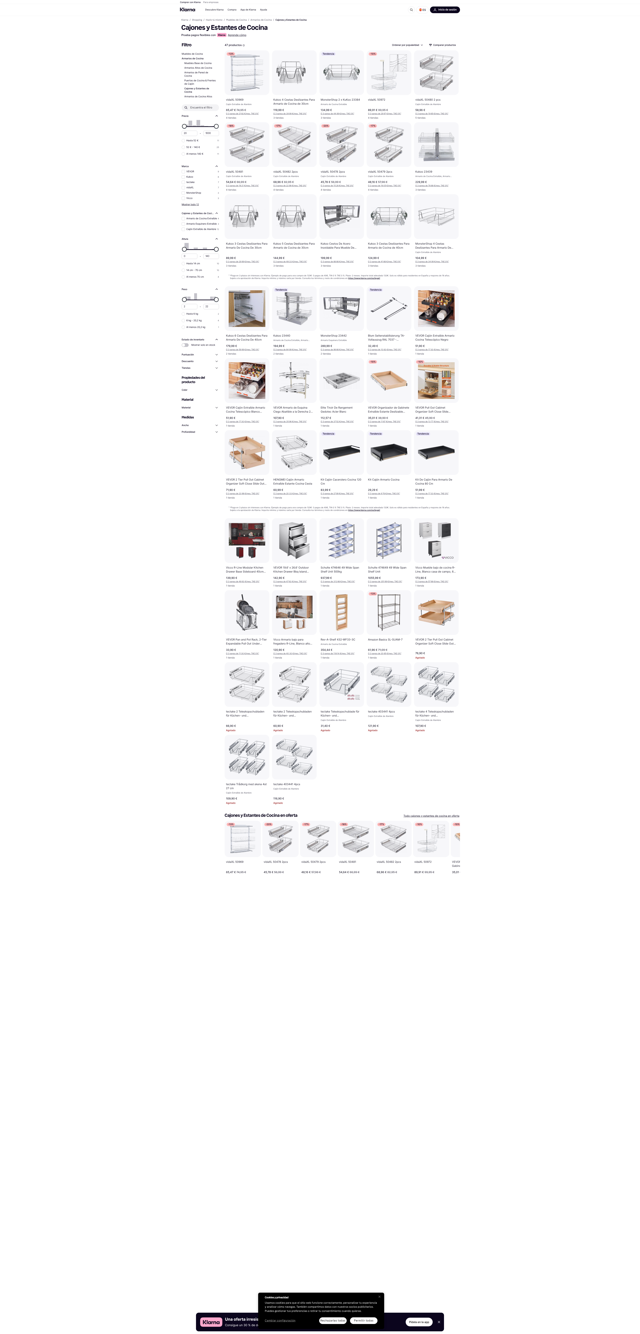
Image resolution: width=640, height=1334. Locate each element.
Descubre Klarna (214, 9)
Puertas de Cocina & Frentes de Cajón (200, 82)
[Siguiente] (454, 847)
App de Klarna (248, 9)
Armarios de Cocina (193, 58)
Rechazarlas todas (333, 1320)
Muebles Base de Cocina (198, 63)
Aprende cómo (237, 35)
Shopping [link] (197, 20)
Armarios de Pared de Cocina (196, 74)
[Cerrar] (379, 1296)
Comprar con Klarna (190, 2)
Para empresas (210, 2)
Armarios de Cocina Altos (198, 96)
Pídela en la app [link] (419, 1322)
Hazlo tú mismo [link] (214, 20)
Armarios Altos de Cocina (198, 67)
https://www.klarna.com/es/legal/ (364, 278)
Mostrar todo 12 (190, 204)
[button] (422, 9)
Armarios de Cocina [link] (261, 20)
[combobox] (407, 45)
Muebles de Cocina (192, 53)
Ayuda (263, 9)
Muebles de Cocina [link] (236, 20)
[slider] (184, 126)
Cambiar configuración (280, 1320)
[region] (321, 1311)
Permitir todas (363, 1320)
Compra (232, 9)
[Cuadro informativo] (244, 45)
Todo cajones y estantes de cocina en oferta (431, 815)
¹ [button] (242, 113)
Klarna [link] (184, 20)
